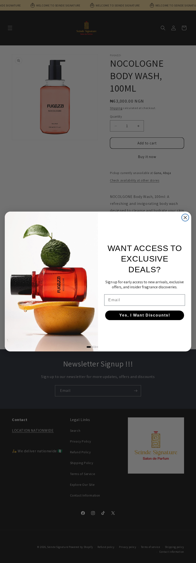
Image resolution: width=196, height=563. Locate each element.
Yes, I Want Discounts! (144, 315)
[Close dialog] (185, 217)
